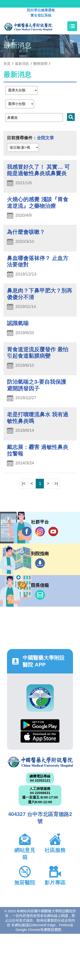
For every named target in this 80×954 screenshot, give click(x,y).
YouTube (53, 531)
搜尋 (71, 117)
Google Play (40, 725)
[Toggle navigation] (72, 26)
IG (40, 531)
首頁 (6, 64)
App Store (40, 737)
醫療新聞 (40, 64)
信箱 (40, 595)
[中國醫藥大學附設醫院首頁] (33, 26)
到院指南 (40, 563)
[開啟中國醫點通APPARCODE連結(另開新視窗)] (40, 698)
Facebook (27, 531)
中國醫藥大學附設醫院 (40, 762)
